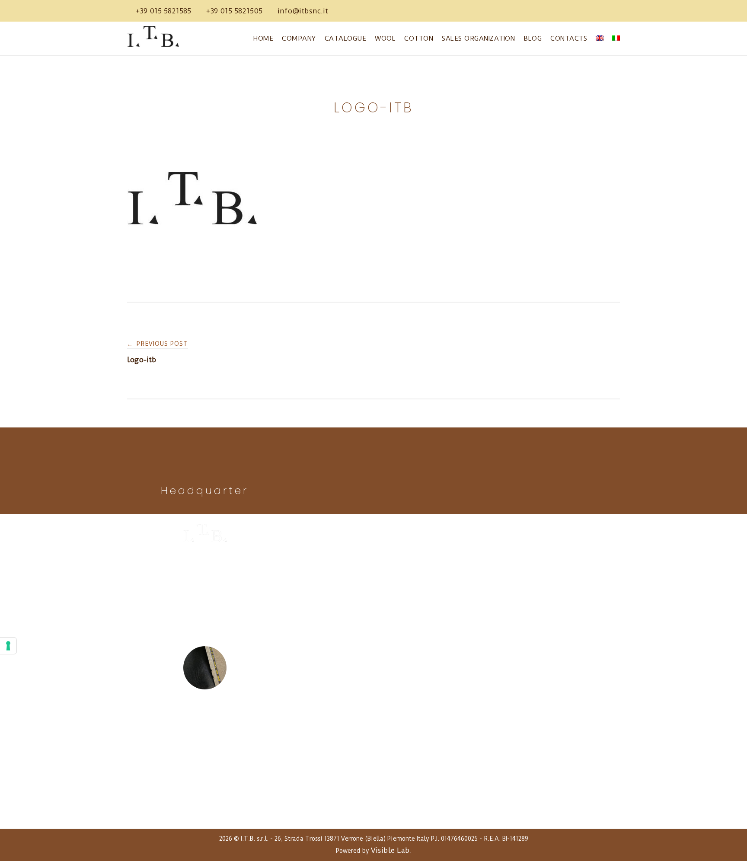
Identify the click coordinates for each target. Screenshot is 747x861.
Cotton (418, 38)
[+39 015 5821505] (234, 10)
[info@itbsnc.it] (302, 10)
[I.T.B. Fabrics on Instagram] (367, 10)
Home (263, 38)
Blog (533, 38)
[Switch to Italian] (616, 39)
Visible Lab (390, 850)
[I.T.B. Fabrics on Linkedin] (354, 10)
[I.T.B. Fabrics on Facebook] (341, 10)
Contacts (568, 38)
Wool (385, 38)
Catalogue (346, 38)
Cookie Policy (205, 800)
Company (299, 38)
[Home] (155, 44)
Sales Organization (478, 38)
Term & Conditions (205, 813)
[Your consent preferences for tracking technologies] (8, 646)
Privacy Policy (204, 787)
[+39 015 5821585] (163, 10)
